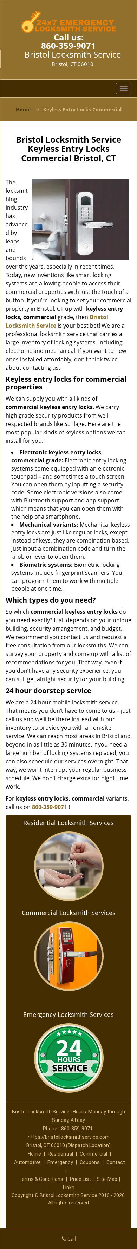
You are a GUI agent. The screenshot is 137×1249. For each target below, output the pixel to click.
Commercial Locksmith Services (69, 912)
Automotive (27, 1162)
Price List (80, 1179)
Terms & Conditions (41, 1179)
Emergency (60, 1162)
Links (68, 1187)
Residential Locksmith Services (68, 823)
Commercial (93, 1154)
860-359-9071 (68, 45)
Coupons (90, 1162)
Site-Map (107, 1179)
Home (23, 109)
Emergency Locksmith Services (68, 1014)
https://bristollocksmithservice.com (69, 1137)
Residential (60, 1154)
